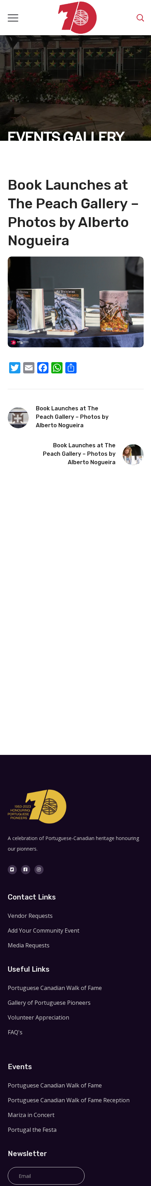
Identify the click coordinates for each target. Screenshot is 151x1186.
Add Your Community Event (43, 930)
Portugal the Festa (32, 1130)
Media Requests (29, 945)
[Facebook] (25, 869)
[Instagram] (39, 869)
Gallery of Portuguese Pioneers (49, 1003)
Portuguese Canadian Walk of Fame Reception (69, 1100)
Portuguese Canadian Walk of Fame (55, 988)
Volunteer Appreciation (38, 1017)
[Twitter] (12, 869)
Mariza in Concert (31, 1115)
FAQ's (15, 1032)
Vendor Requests (30, 916)
